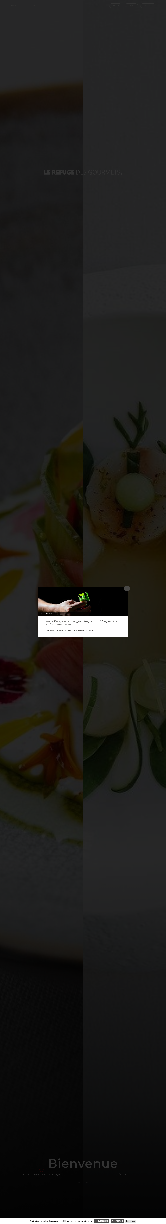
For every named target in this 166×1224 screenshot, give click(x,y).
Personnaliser (130, 1221)
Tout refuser (118, 1221)
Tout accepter (102, 1221)
